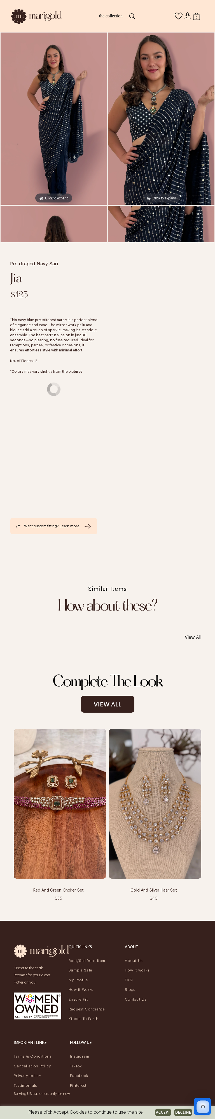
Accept (163, 1112)
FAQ (129, 980)
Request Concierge (87, 1009)
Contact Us (135, 999)
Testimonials (25, 1085)
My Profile (78, 980)
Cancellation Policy (32, 1066)
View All (193, 637)
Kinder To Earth (84, 1019)
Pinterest (78, 1085)
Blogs (130, 989)
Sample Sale (80, 970)
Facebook (79, 1075)
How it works (137, 970)
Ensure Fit (78, 999)
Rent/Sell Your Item (87, 961)
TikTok (76, 1066)
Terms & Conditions (33, 1056)
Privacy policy (27, 1075)
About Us (133, 961)
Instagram (80, 1056)
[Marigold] (36, 15)
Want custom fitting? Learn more (51, 526)
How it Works (81, 989)
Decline (183, 1112)
